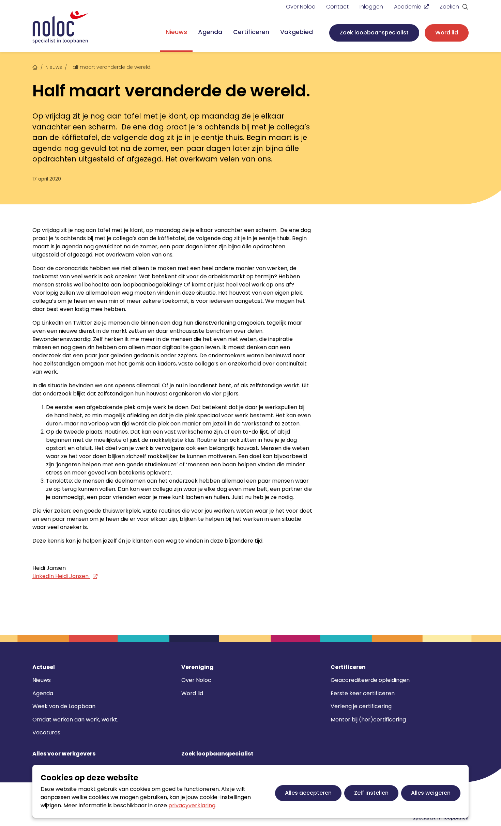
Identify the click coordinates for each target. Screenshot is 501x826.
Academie (407, 7)
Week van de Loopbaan (63, 706)
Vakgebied (296, 32)
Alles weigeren (431, 793)
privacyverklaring (191, 805)
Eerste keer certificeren (363, 693)
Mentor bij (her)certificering (368, 719)
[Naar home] (60, 27)
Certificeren (251, 32)
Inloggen (371, 7)
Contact (337, 7)
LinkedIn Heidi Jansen (61, 576)
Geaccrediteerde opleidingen (370, 680)
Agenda (210, 32)
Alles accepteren (308, 793)
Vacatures (46, 732)
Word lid (446, 32)
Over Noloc (300, 7)
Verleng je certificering (361, 706)
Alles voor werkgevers (63, 754)
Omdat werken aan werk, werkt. (75, 719)
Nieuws (176, 32)
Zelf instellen (371, 793)
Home (35, 66)
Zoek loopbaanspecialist (374, 32)
